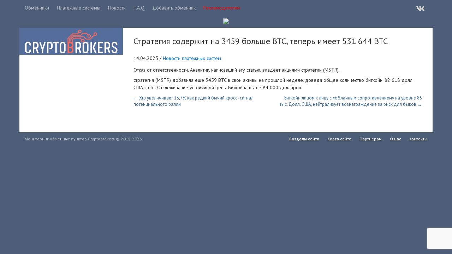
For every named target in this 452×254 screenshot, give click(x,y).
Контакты (418, 138)
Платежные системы (78, 8)
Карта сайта (339, 138)
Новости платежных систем (192, 58)
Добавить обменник (174, 8)
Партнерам (370, 138)
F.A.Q (138, 8)
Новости (117, 8)
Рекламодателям (221, 8)
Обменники (37, 8)
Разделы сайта (304, 138)
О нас (395, 138)
